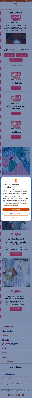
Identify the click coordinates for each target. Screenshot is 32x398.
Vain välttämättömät (16, 213)
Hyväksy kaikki (16, 209)
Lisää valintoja (16, 218)
